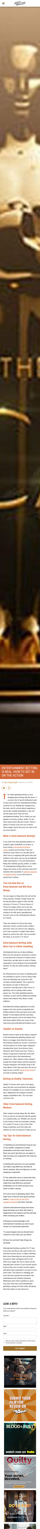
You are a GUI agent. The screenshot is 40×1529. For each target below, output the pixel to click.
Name (5, 1326)
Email (5, 1333)
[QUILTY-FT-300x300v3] (20, 1457)
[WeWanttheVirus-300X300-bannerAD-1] (20, 1524)
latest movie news (27, 1070)
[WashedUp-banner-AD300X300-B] (20, 1356)
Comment (6, 1315)
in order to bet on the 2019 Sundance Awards (16, 1200)
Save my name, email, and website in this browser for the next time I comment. (20, 1342)
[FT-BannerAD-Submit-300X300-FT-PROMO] (20, 1390)
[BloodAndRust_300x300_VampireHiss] (20, 1423)
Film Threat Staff (10, 782)
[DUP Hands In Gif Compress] (20, 1491)
